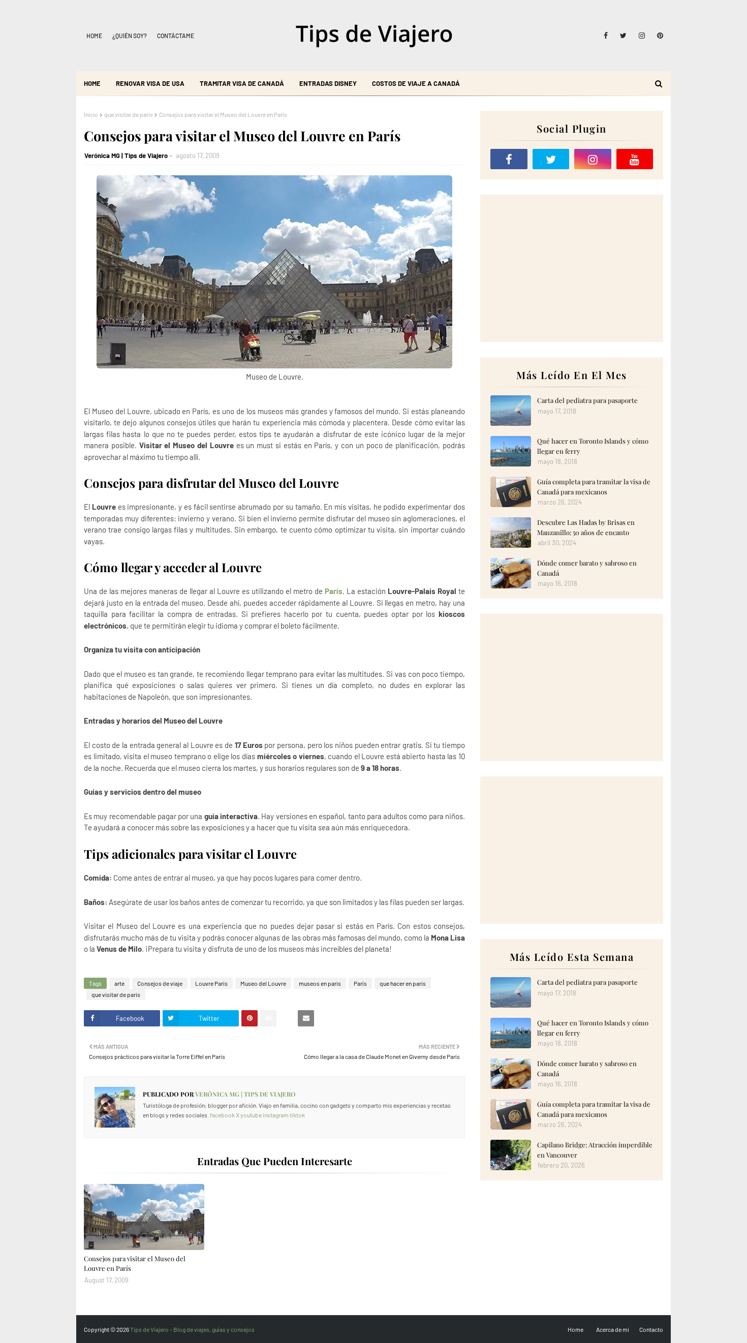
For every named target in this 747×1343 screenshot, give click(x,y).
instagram (276, 1114)
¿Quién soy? (129, 35)
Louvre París (211, 983)
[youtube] (634, 159)
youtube (251, 1114)
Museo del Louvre (263, 983)
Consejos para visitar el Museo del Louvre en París (134, 1263)
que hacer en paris (403, 983)
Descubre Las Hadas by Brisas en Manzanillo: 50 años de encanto (586, 527)
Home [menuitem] (92, 83)
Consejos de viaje (159, 983)
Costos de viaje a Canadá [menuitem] (416, 83)
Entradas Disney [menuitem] (328, 83)
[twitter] (623, 35)
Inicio (91, 114)
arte (119, 983)
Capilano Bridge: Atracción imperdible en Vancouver (594, 1149)
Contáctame (175, 35)
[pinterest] (658, 35)
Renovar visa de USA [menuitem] (150, 83)
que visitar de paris (128, 114)
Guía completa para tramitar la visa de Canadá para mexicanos (593, 486)
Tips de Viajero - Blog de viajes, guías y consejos (192, 1329)
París (334, 591)
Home (94, 35)
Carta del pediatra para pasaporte (587, 400)
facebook (222, 1114)
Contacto (651, 1329)
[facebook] (605, 35)
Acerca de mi (612, 1329)
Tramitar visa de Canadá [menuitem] (242, 83)
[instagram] (641, 35)
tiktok (297, 1114)
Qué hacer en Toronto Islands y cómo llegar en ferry (592, 445)
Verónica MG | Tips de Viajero (126, 155)
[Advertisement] (571, 268)
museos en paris (320, 983)
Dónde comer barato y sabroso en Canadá (587, 567)
